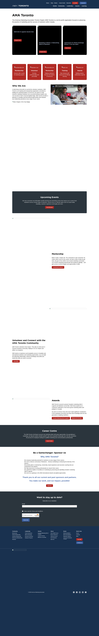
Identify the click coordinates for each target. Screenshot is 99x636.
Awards (79, 70)
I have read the (33, 511)
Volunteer (34, 70)
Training (64, 70)
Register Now (17, 40)
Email (23, 503)
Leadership (27, 531)
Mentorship (49, 70)
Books (64, 531)
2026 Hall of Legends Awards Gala (24, 31)
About (52, 531)
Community (15, 531)
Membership (19, 70)
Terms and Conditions (37, 511)
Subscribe (25, 520)
